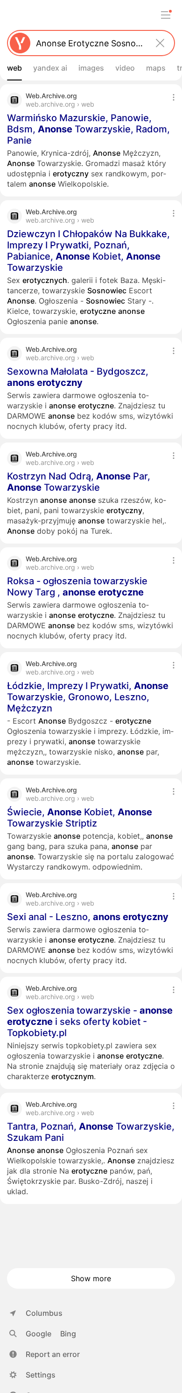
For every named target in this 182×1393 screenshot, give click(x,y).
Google (38, 1333)
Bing (68, 1333)
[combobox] (89, 43)
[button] (44, 1354)
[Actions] (173, 97)
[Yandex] (20, 43)
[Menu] (165, 15)
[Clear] (160, 43)
